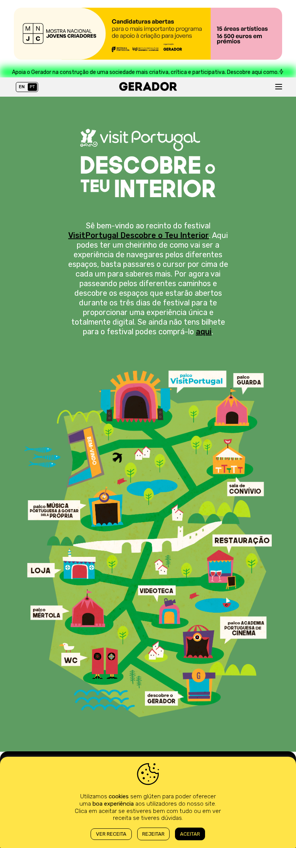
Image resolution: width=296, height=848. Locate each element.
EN (22, 86)
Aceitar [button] (190, 834)
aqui (204, 331)
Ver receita (111, 834)
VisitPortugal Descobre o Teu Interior (138, 235)
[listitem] (135, 396)
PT (32, 86)
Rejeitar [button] (153, 834)
